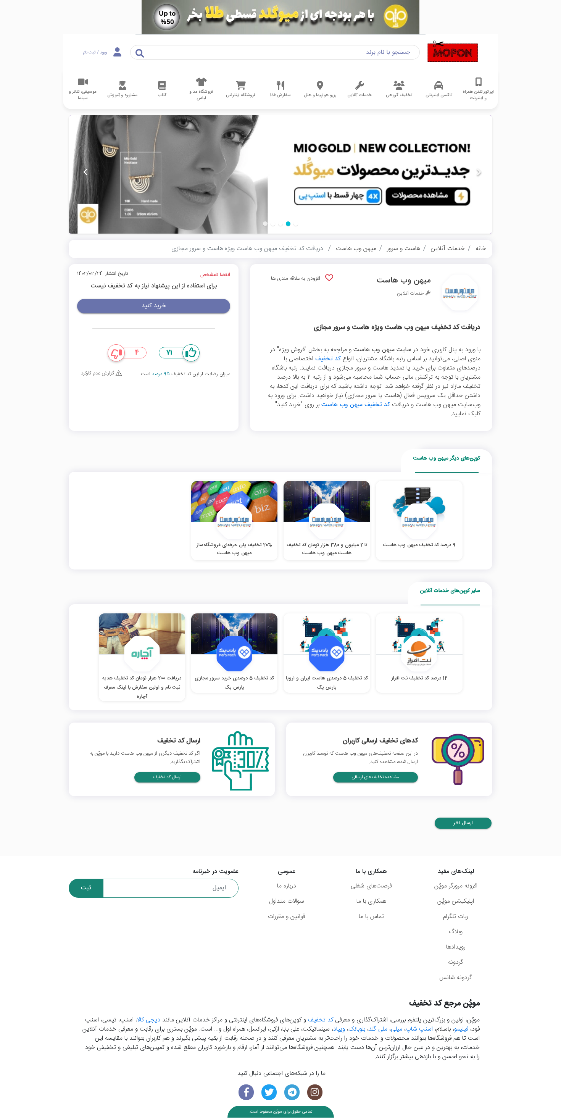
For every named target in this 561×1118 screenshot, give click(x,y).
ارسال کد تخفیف (167, 777)
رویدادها (456, 947)
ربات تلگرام (455, 917)
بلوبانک (356, 1029)
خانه (481, 249)
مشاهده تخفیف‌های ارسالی (375, 777)
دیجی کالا (148, 1020)
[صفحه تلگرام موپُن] (291, 1092)
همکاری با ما (371, 901)
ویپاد (339, 1029)
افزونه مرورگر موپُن (455, 886)
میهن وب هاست (356, 249)
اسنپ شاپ (419, 1029)
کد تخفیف (328, 359)
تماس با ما (371, 917)
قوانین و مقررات (286, 917)
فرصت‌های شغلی (371, 886)
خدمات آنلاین (448, 249)
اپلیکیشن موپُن (455, 901)
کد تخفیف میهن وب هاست (355, 405)
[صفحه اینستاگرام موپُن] (314, 1092)
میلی (396, 1029)
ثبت (86, 888)
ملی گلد (378, 1029)
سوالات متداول (286, 901)
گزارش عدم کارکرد (98, 373)
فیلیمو (461, 1029)
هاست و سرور (403, 249)
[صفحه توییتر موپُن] (269, 1092)
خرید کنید (154, 306)
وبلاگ (456, 932)
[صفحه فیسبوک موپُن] (246, 1092)
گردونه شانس (455, 978)
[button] (295, 223)
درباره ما (286, 886)
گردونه (455, 962)
